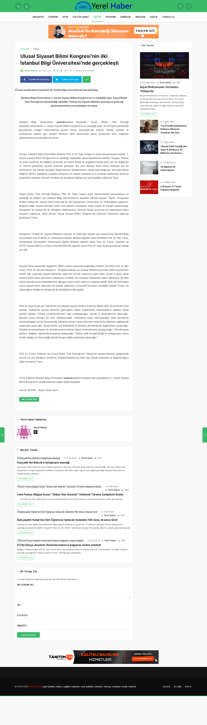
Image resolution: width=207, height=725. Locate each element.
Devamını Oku (25, 479)
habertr (132, 686)
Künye (188, 686)
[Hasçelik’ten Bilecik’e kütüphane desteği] (38, 458)
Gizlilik (166, 686)
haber (59, 686)
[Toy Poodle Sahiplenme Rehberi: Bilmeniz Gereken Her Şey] (149, 126)
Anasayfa (38, 17)
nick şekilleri (87, 686)
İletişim (178, 686)
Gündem (53, 17)
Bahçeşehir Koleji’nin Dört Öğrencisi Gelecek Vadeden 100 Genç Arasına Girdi (67, 519)
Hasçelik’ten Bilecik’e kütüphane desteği (43, 462)
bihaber (99, 686)
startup (107, 686)
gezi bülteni (49, 686)
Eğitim (97, 17)
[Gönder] (180, 6)
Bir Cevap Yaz (29, 399)
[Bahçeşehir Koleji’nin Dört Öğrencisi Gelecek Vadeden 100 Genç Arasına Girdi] (57, 511)
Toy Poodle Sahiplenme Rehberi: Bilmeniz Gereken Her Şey (173, 129)
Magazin (140, 17)
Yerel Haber (31, 70)
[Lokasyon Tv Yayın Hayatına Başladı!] (149, 187)
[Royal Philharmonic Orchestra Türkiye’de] (164, 65)
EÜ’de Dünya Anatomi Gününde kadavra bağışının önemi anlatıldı (59, 545)
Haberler (125, 17)
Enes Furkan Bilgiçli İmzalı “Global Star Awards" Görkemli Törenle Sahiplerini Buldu (70, 494)
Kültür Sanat (81, 17)
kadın (124, 686)
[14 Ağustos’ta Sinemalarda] (149, 167)
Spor (65, 17)
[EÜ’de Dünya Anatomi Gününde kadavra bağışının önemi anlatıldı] (50, 540)
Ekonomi (111, 17)
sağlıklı (66, 686)
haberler (75, 686)
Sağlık (154, 17)
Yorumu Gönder (28, 635)
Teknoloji (168, 17)
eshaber (116, 686)
